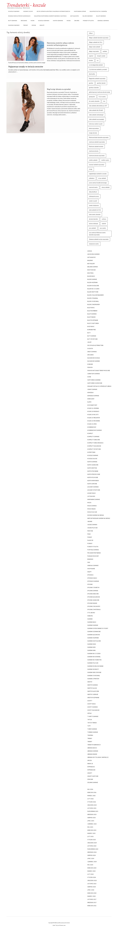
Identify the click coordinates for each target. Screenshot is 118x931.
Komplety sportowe (94, 449)
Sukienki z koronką (93, 675)
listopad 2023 (91, 883)
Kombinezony (91, 427)
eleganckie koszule (93, 358)
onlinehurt (91, 178)
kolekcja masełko (93, 411)
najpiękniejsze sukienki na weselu (98, 173)
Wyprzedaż (91, 766)
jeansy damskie (92, 389)
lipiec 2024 (90, 858)
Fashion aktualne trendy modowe (98, 370)
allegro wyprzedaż (94, 51)
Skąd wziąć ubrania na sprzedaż (59, 89)
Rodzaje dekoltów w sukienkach (19, 16)
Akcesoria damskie (93, 254)
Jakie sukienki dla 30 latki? (96, 110)
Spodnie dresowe (93, 594)
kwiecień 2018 (91, 893)
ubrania (55, 92)
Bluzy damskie (101, 16)
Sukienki (90, 619)
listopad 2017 (91, 899)
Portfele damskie (93, 549)
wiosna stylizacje (93, 223)
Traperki (90, 735)
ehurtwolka (92, 74)
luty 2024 (90, 874)
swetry (89, 682)
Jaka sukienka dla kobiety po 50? (98, 105)
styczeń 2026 (91, 802)
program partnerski (94, 553)
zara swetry (103, 228)
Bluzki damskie (88, 16)
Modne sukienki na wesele (95, 515)
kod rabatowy (92, 405)
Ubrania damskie (92, 751)
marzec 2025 (91, 833)
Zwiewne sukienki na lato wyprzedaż (99, 239)
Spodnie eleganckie (93, 597)
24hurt (91, 33)
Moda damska (92, 505)
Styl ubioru (91, 612)
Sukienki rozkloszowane (95, 666)
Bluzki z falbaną (92, 298)
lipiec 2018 (90, 890)
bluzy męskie (91, 317)
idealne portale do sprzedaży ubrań (99, 386)
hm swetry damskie (94, 101)
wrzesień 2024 (92, 852)
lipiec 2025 (90, 820)
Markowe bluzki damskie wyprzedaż (99, 137)
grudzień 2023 (92, 880)
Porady (89, 543)
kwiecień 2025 (91, 830)
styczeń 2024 (91, 877)
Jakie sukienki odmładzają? (96, 115)
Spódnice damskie (93, 581)
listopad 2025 (91, 808)
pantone (90, 531)
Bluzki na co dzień (93, 288)
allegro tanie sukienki (94, 47)
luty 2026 (90, 798)
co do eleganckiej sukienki (96, 65)
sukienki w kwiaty (93, 669)
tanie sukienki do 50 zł (95, 210)
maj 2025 (90, 827)
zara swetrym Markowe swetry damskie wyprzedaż (97, 233)
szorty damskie (92, 707)
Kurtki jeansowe (92, 465)
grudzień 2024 (92, 843)
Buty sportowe (92, 339)
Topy (89, 726)
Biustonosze (91, 270)
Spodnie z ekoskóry (93, 606)
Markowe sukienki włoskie (96, 146)
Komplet (90, 433)
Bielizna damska (92, 266)
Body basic (90, 326)
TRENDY (25, 25)
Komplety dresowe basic (95, 443)
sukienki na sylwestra (94, 660)
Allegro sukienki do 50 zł (95, 42)
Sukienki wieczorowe (94, 672)
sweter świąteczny (94, 205)
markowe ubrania (93, 151)
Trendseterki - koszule (26, 5)
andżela (105, 51)
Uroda (34, 25)
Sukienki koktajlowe (94, 641)
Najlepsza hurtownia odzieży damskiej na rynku (50, 16)
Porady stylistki (88, 20)
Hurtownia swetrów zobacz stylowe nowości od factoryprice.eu (60, 44)
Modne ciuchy (28, 11)
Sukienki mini (91, 650)
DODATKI (90, 348)
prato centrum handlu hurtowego (98, 182)
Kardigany (90, 399)
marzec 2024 (91, 871)
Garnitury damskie (93, 373)
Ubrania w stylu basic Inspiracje (97, 757)
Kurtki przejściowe (93, 474)
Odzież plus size (92, 527)
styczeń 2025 (91, 839)
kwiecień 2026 (91, 792)
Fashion (89, 367)
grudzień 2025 (92, 805)
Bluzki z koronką (93, 301)
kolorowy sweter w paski (95, 124)
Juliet (54, 925)
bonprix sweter (101, 56)
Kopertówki (91, 452)
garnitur (91, 83)
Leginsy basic (91, 493)
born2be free (91, 329)
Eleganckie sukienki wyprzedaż (97, 78)
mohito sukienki (93, 160)
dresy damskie (92, 351)
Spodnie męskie (92, 603)
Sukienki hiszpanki (93, 638)
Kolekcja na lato (93, 414)
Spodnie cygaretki (93, 587)
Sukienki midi (91, 647)
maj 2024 (90, 865)
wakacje (90, 763)
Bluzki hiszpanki (92, 282)
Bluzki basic (91, 276)
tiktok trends (92, 722)
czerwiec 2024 (92, 861)
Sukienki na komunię (93, 656)
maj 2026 (90, 789)
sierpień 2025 (91, 817)
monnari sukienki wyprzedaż (96, 164)
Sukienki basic (91, 622)
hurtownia (74, 54)
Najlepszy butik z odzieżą (98, 11)
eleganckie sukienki (93, 361)
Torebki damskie (92, 732)
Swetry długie (92, 688)
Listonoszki (91, 496)
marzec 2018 (91, 896)
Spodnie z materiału (94, 609)
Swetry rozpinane (93, 697)
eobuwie (90, 364)
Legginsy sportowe (93, 490)
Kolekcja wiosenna (93, 421)
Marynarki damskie (93, 499)
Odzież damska (92, 524)
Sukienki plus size (92, 663)
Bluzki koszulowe (93, 285)
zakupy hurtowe (92, 776)
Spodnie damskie (92, 590)
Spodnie (90, 584)
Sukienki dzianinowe (94, 631)
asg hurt (91, 56)
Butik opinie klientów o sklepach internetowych (53, 11)
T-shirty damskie (92, 716)
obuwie (76, 20)
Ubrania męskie (92, 754)
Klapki (89, 402)
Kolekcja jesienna (93, 408)
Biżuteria (90, 273)
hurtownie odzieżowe (94, 383)
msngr (90, 169)
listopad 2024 (91, 846)
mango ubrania (93, 133)
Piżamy (89, 537)
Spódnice (90, 575)
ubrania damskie (93, 219)
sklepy (89, 572)
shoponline (91, 568)
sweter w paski (93, 201)
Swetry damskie (92, 685)
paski (89, 534)
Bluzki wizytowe (92, 292)
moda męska (91, 509)
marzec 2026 (91, 795)
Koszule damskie (13, 11)
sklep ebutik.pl (93, 192)
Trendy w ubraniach (94, 744)
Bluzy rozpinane (92, 320)
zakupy (42, 25)
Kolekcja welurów (93, 417)
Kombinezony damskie (94, 430)
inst (104, 101)
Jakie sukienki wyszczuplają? (96, 119)
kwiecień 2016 (91, 905)
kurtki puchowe (92, 477)
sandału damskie (103, 20)
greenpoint (92, 96)
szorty (89, 700)
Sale (88, 562)
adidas (89, 251)
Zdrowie (90, 779)
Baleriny (90, 260)
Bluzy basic (91, 307)
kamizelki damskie (93, 395)
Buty (89, 333)
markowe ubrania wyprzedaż (97, 155)
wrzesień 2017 (92, 902)
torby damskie (92, 729)
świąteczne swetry (94, 244)
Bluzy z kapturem (93, 323)
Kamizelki (90, 392)
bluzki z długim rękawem (95, 295)
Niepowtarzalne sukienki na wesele (98, 518)
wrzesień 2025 (92, 814)
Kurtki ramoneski (93, 480)
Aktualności (74, 16)
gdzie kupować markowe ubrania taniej (99, 92)
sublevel (90, 616)
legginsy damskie (93, 487)
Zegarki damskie (92, 782)
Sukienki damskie (14, 25)
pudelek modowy (93, 556)
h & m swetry (102, 96)
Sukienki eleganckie (93, 634)
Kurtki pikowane (92, 471)
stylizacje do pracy (94, 196)
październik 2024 (92, 849)
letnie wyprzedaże (94, 128)
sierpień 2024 (91, 855)
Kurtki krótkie (92, 468)
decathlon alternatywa (95, 345)
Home (32, 20)
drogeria (24, 20)
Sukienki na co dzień (93, 653)
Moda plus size (92, 512)
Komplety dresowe (93, 439)
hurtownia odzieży (23, 62)
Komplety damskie (93, 436)
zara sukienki (92, 228)
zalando (104, 223)
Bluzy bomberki (92, 311)
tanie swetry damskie (94, 214)
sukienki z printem (93, 678)
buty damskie (12, 20)
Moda (69, 20)
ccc (97, 60)
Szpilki (89, 713)
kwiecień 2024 (91, 868)
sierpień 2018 (91, 887)
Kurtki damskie (58, 20)
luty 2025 (90, 836)
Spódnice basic (92, 578)
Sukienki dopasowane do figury (97, 628)
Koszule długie (92, 458)
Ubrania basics (92, 748)
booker (91, 60)
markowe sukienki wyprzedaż (97, 142)
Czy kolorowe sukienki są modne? (98, 69)
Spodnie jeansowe (93, 600)
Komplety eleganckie (94, 446)
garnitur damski (101, 83)
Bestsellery (91, 263)
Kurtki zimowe (92, 483)
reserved (90, 559)
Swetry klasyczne (93, 691)
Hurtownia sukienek (93, 380)
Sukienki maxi (91, 644)
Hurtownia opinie (80, 11)
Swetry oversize (92, 694)
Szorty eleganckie (93, 710)
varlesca (104, 219)
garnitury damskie (94, 87)
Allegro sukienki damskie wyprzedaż (98, 37)
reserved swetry (93, 187)
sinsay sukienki (106, 187)
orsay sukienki (102, 178)
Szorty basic (91, 704)
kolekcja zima (92, 424)
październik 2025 (92, 811)
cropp (89, 342)
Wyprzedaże (91, 770)
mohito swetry (105, 160)
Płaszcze (90, 540)
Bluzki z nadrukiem (93, 304)
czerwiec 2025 (92, 824)
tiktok (89, 719)
